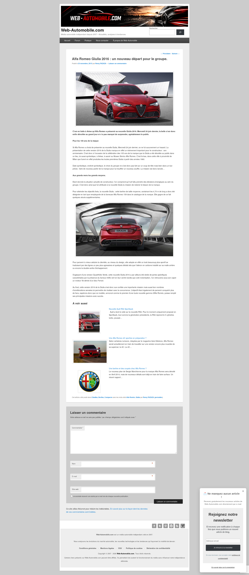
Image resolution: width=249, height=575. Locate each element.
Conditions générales (87, 548)
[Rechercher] (180, 32)
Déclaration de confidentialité (158, 548)
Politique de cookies (134, 548)
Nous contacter (102, 40)
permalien (158, 397)
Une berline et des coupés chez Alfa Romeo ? (128, 368)
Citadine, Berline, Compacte (102, 397)
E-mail (74, 476)
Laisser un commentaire (118, 63)
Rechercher (153, 28)
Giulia (138, 397)
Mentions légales (107, 548)
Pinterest (165, 526)
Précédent (165, 53)
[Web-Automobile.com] (124, 26)
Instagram (183, 526)
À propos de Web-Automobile (125, 40)
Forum (77, 40)
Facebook (154, 526)
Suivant (175, 53)
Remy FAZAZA (100, 63)
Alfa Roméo (130, 397)
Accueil (67, 40)
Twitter (160, 526)
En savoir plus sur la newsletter (223, 567)
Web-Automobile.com (82, 30)
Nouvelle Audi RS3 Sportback (121, 309)
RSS (177, 526)
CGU (120, 548)
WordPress (171, 526)
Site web (75, 489)
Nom (73, 463)
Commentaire (77, 427)
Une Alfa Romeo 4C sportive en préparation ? (127, 338)
